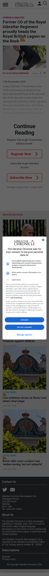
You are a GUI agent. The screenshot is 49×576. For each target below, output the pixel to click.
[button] (24, 280)
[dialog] (24, 288)
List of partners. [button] (16, 297)
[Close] (43, 240)
